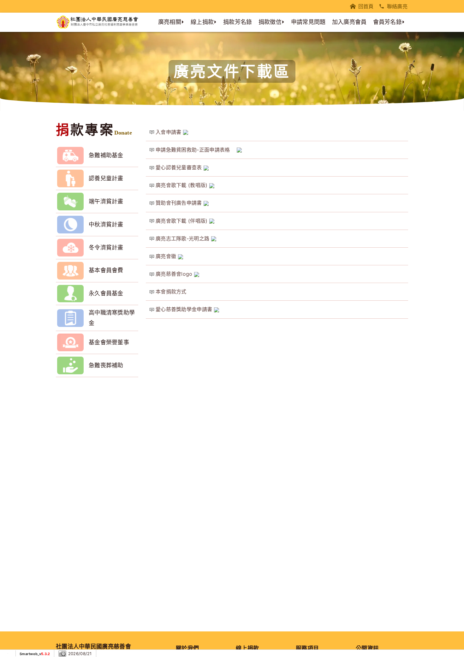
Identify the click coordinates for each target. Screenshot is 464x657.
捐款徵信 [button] (270, 22)
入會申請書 (169, 132)
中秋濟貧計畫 (106, 224)
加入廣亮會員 (349, 22)
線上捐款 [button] (202, 22)
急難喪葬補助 (106, 365)
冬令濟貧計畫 (106, 247)
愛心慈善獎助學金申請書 (185, 309)
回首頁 (366, 6)
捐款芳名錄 (237, 22)
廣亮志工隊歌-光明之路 (183, 238)
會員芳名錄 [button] (387, 22)
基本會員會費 (106, 270)
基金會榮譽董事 (109, 342)
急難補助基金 (106, 155)
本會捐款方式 (171, 291)
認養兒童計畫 (106, 178)
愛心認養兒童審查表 (180, 167)
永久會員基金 (106, 293)
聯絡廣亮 (397, 6)
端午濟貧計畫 (106, 201)
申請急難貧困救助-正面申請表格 (196, 150)
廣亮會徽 (167, 256)
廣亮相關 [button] (169, 22)
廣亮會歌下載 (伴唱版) (182, 221)
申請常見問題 (308, 22)
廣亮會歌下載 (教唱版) (182, 185)
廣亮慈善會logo (175, 274)
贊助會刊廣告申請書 (180, 203)
